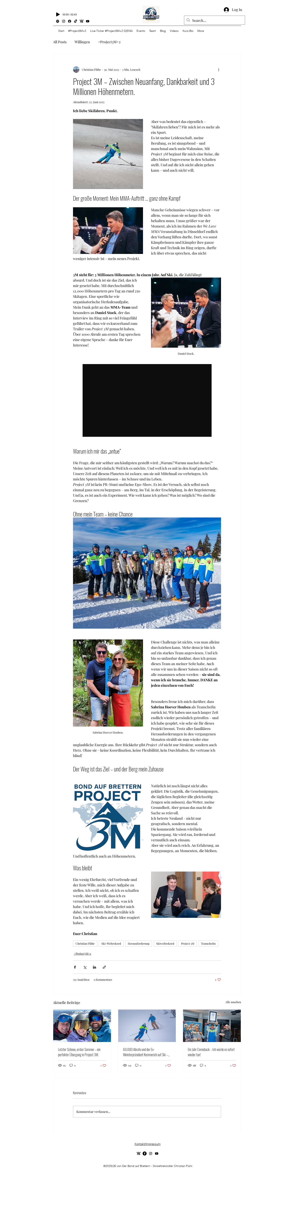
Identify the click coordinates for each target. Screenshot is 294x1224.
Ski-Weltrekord (111, 943)
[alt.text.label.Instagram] (64, 21)
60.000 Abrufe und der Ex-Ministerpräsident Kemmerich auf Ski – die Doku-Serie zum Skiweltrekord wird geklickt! (145, 1052)
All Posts (60, 41)
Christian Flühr (85, 943)
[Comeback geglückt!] (212, 1026)
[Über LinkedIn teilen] (94, 967)
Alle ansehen (233, 1002)
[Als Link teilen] (104, 967)
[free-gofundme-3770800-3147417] (139, 1154)
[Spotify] (58, 21)
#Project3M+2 (109, 41)
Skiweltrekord (165, 943)
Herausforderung (138, 943)
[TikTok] (76, 21)
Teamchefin (208, 943)
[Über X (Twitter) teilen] (85, 967)
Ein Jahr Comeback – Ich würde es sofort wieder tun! (211, 1052)
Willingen (82, 41)
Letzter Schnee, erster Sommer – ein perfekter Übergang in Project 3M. (79, 1052)
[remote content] (147, 400)
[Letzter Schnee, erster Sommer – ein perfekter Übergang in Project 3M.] (82, 1026)
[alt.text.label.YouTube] (88, 21)
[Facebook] (70, 21)
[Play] (58, 14)
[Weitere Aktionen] (218, 69)
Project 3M (187, 943)
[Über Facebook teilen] (75, 967)
